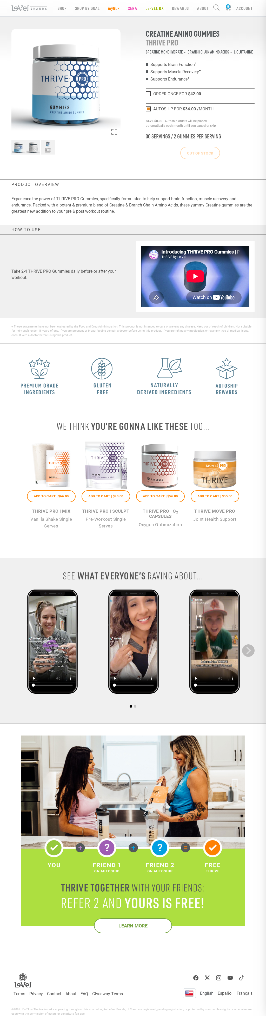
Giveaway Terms (107, 993)
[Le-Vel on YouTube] (230, 978)
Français (244, 993)
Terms (19, 993)
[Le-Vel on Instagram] (219, 978)
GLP (114, 8)
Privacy (36, 993)
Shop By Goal (87, 8)
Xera (132, 8)
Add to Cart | (51, 496)
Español (225, 993)
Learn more (133, 926)
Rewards (180, 8)
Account (244, 8)
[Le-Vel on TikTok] (241, 978)
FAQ (84, 993)
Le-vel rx (154, 8)
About (70, 993)
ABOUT (202, 8)
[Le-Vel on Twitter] (207, 978)
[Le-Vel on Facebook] (196, 978)
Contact (54, 993)
